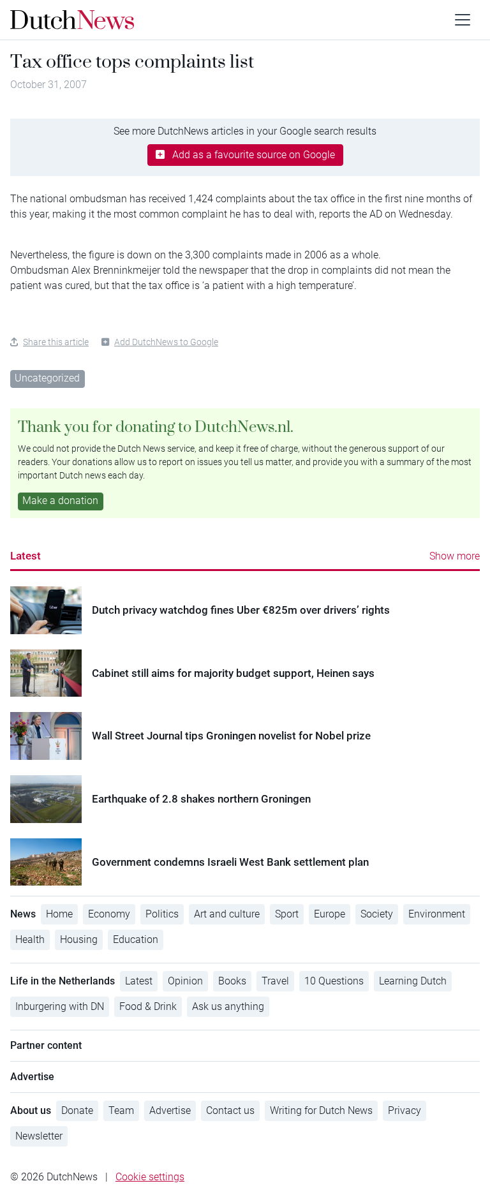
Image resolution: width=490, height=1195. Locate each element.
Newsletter (39, 1136)
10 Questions (334, 981)
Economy (109, 914)
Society (376, 914)
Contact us (230, 1110)
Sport (287, 914)
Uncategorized (47, 378)
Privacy (404, 1110)
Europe (329, 914)
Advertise (170, 1110)
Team (121, 1110)
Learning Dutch (413, 981)
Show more (454, 556)
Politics (162, 914)
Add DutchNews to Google (166, 342)
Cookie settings (149, 1177)
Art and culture (227, 914)
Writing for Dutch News (321, 1110)
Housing (79, 939)
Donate (77, 1110)
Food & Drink (148, 1006)
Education (135, 939)
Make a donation (60, 500)
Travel (275, 981)
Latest (25, 555)
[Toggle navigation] (462, 19)
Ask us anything (228, 1006)
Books (232, 981)
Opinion (185, 981)
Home (59, 914)
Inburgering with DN (59, 1006)
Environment (436, 914)
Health (30, 939)
